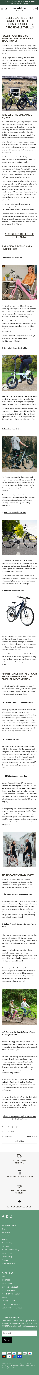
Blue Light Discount (8, 1263)
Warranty (5, 1260)
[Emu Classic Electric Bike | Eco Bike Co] (19, 611)
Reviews (4, 1229)
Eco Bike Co (10, 1364)
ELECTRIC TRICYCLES (10, 1287)
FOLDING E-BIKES (8, 1301)
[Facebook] (7, 1216)
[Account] (32, 9)
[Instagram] (11, 1216)
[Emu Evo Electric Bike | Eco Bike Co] (19, 454)
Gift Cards (5, 1246)
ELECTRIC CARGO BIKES (11, 1304)
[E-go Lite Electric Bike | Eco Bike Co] (19, 373)
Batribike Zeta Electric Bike (15, 512)
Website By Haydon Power (9, 1368)
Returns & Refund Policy (10, 1250)
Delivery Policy (7, 1253)
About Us (5, 1239)
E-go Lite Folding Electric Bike (16, 348)
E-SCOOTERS (7, 1283)
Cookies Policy (7, 1256)
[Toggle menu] (2, 9)
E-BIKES (4, 1276)
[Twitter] (3, 1216)
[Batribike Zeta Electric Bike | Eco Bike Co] (19, 537)
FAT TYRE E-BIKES (8, 1290)
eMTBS (4, 1297)
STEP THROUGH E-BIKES (11, 1294)
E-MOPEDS (6, 1280)
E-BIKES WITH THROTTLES (12, 1308)
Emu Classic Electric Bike (14, 590)
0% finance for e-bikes (26, 184)
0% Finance (6, 1232)
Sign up (7, 1340)
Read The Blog (7, 1243)
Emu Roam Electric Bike (12, 257)
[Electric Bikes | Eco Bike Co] (19, 849)
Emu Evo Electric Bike (12, 429)
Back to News (20, 1141)
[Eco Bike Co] (19, 9)
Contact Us (5, 1236)
